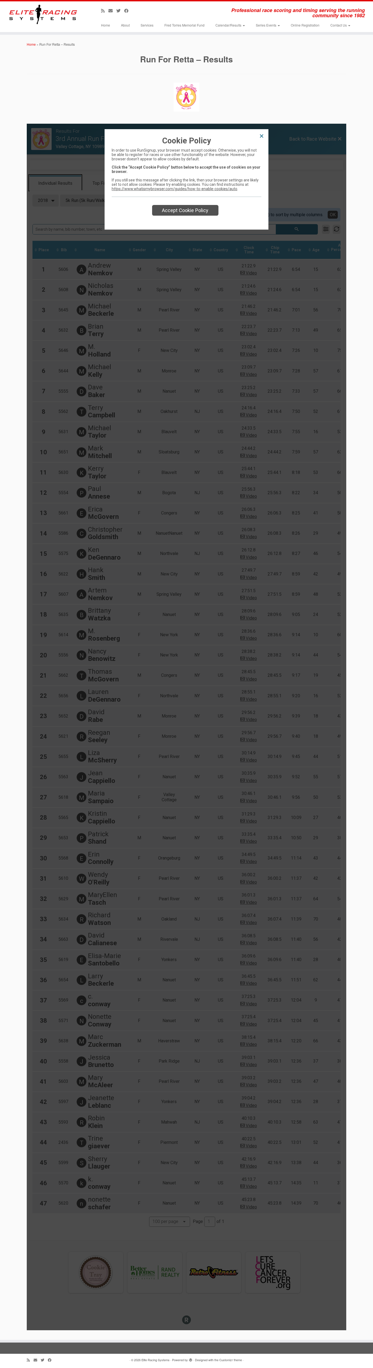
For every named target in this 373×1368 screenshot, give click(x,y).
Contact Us (339, 25)
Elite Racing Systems (155, 1360)
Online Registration (305, 25)
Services (147, 25)
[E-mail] (112, 10)
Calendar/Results (228, 25)
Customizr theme (230, 1360)
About (125, 25)
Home (105, 25)
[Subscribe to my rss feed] (104, 10)
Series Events (266, 25)
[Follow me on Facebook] (128, 10)
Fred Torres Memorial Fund (184, 25)
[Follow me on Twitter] (120, 10)
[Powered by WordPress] (191, 1359)
